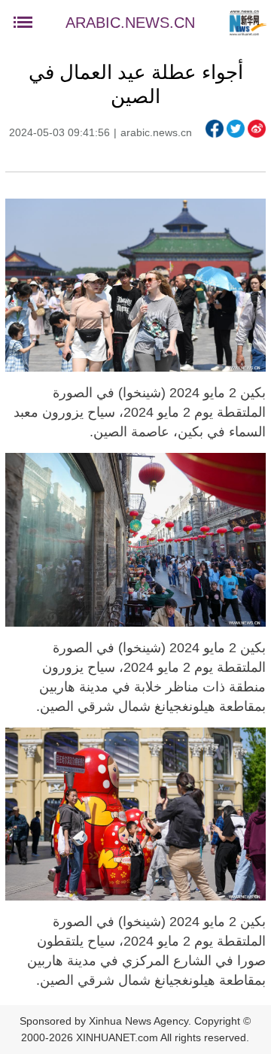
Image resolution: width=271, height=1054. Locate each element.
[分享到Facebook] (215, 129)
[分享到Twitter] (236, 129)
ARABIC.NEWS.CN (130, 22)
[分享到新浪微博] (257, 129)
